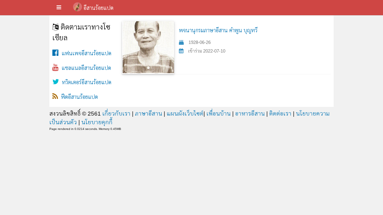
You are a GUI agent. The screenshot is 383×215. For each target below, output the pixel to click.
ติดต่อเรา (280, 113)
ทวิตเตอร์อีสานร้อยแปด (85, 82)
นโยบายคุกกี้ (97, 122)
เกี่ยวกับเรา (116, 113)
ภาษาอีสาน (148, 113)
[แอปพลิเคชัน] (58, 7)
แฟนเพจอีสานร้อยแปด (85, 53)
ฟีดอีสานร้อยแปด (78, 97)
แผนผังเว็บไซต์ (185, 113)
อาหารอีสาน (250, 113)
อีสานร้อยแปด (98, 8)
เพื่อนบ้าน (218, 113)
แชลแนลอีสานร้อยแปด (85, 68)
